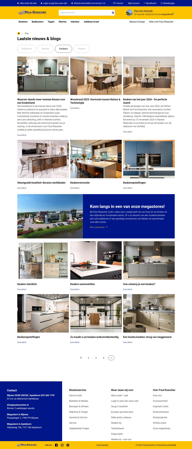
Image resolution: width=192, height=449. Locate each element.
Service (72, 423)
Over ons (157, 395)
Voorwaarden (102, 445)
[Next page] (111, 357)
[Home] (31, 12)
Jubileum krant (91, 21)
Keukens (23, 21)
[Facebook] (56, 445)
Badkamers (37, 21)
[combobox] (87, 13)
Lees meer (21, 134)
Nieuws (45, 48)
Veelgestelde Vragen (79, 428)
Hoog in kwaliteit (119, 406)
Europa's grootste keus (122, 412)
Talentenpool (117, 428)
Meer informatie (97, 226)
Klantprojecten (160, 417)
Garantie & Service (78, 417)
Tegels (51, 21)
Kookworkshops (161, 412)
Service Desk (75, 395)
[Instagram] (62, 445)
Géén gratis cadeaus (121, 417)
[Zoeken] (113, 13)
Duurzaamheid (160, 401)
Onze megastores (161, 428)
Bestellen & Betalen (78, 401)
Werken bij (116, 423)
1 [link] (81, 357)
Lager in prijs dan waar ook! (124, 401)
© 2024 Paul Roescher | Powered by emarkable (156, 445)
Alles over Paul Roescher (161, 21)
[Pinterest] (67, 445)
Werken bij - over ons (121, 439)
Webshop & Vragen (78, 412)
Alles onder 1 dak (119, 395)
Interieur (75, 21)
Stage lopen (117, 434)
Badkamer (27, 48)
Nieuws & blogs (137, 21)
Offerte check (159, 423)
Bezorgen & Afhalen (79, 406)
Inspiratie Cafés (160, 406)
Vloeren (62, 21)
